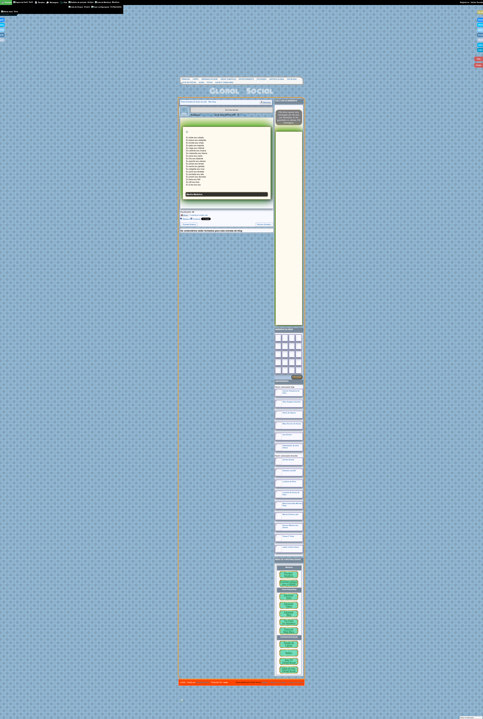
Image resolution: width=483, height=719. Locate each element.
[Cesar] (292, 338)
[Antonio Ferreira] (285, 338)
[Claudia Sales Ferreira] (278, 354)
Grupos (87, 7)
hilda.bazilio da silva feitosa (291, 446)
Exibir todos (297, 377)
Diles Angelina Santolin (292, 402)
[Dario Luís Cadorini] (278, 370)
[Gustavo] (298, 346)
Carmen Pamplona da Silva (291, 392)
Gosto (185, 215)
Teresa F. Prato (288, 536)
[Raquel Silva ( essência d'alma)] (298, 338)
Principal (8, 2)
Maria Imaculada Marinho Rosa (292, 504)
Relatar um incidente (278, 682)
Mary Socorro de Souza (292, 423)
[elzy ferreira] (278, 439)
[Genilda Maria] (285, 370)
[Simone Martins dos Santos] (278, 529)
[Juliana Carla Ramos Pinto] (285, 354)
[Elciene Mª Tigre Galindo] (292, 362)
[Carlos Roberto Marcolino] (292, 346)
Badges (265, 682)
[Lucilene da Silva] (278, 486)
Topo (479, 59)
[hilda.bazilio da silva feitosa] (278, 450)
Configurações (116, 7)
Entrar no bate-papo (467, 717)
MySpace (186, 219)
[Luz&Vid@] (278, 362)
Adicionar (267, 102)
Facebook (196, 219)
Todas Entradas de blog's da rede (194, 102)
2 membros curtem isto (199, 215)
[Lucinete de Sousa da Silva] (278, 496)
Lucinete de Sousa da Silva (291, 493)
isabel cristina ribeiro (291, 547)
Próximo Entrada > (264, 224)
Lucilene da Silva (289, 481)
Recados (41, 2)
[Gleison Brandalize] (285, 362)
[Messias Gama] (278, 346)
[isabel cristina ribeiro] (278, 551)
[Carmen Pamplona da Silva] (278, 395)
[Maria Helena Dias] (292, 354)
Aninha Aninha (288, 459)
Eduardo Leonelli (289, 470)
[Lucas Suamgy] (292, 370)
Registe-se (464, 2)
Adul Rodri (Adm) (203, 682)
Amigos (90, 2)
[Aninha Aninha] (278, 464)
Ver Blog (243, 115)
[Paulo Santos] (278, 338)
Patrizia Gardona (207, 115)
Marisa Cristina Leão (290, 514)
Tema (16, 11)
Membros (115, 2)
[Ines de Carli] (298, 354)
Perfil (31, 2)
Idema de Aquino (289, 412)
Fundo (478, 65)
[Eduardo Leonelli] (278, 475)
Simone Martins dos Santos (290, 526)
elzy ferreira (287, 434)
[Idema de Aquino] (278, 417)
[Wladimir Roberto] (285, 346)
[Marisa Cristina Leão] (278, 518)
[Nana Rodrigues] (298, 370)
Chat (65, 2)
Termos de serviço (296, 682)
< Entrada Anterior (189, 224)
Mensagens (54, 2)
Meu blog (212, 102)
